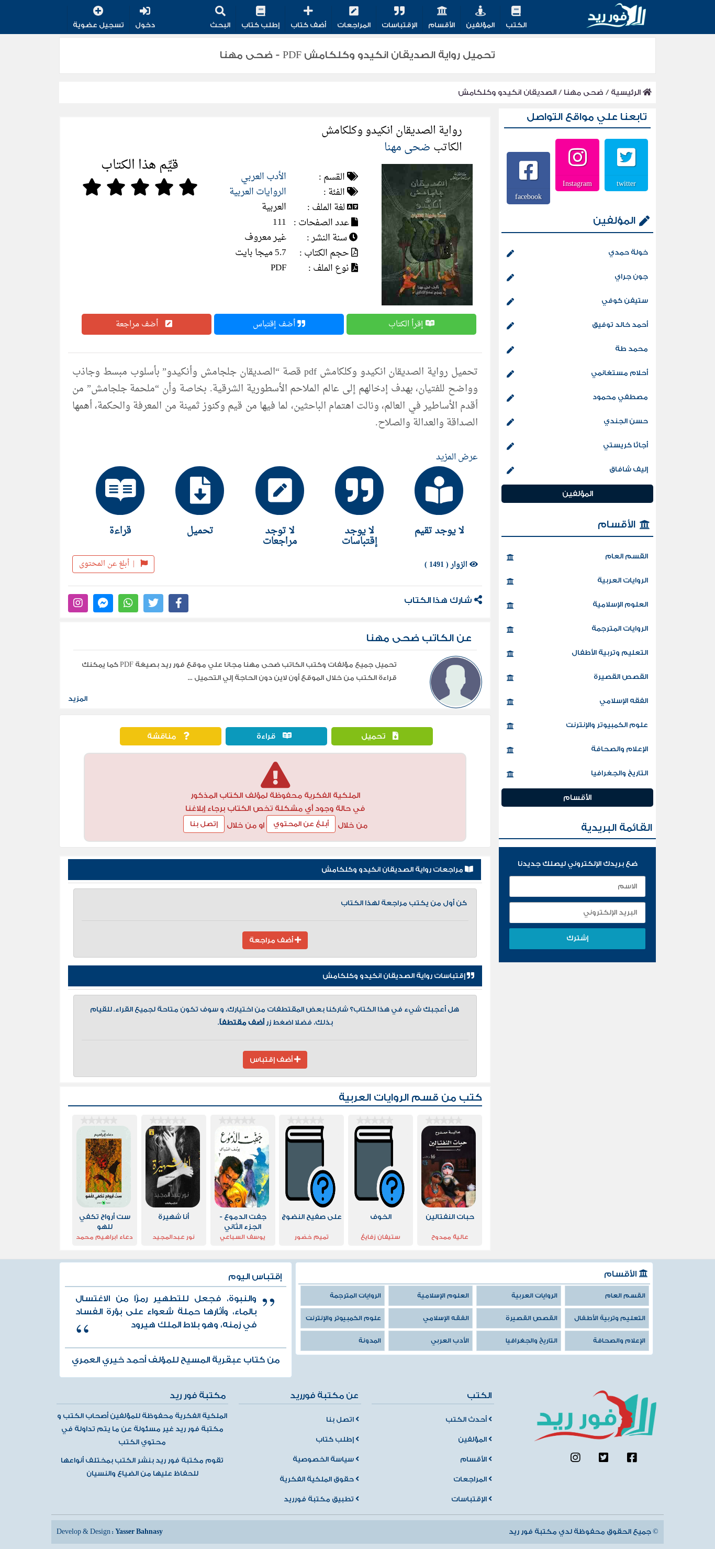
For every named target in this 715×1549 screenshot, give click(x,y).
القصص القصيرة (621, 677)
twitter (626, 183)
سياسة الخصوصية (324, 1459)
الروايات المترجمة (619, 628)
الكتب (516, 25)
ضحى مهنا (584, 92)
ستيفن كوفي (624, 300)
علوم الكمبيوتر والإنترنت (607, 725)
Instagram (577, 183)
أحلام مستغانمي (619, 373)
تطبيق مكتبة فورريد (319, 1499)
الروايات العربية (257, 192)
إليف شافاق (628, 469)
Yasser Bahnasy (139, 1531)
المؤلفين (480, 25)
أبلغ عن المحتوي (301, 824)
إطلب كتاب (260, 25)
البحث (220, 25)
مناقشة (162, 736)
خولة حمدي (628, 252)
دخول (145, 25)
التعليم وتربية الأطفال (610, 652)
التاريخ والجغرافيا (619, 773)
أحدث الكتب (466, 1419)
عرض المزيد (457, 457)
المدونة (370, 1341)
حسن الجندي (626, 421)
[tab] (434, 500)
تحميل (374, 736)
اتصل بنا (340, 1419)
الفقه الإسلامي (623, 701)
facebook (528, 196)
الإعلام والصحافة (619, 749)
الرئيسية (627, 92)
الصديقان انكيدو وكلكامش (507, 92)
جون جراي (631, 276)
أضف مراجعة (138, 324)
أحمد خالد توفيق (620, 325)
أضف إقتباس (275, 324)
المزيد (77, 699)
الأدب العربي (263, 176)
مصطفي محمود (620, 397)
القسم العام (626, 556)
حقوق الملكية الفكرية (317, 1479)
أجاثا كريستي (625, 445)
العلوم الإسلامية (620, 604)
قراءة (266, 736)
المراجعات (354, 25)
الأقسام (441, 25)
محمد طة (631, 349)
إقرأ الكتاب (407, 324)
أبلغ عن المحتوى (107, 564)
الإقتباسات (399, 25)
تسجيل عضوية (98, 25)
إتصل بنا (204, 824)
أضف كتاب (308, 25)
